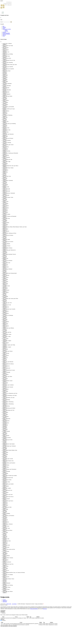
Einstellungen (3, 610)
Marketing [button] (2, 619)
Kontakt (4, 599)
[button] (7, 29)
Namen (6, 30)
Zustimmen (4, 620)
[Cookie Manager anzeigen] (0, 604)
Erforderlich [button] (2, 611)
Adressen (6, 31)
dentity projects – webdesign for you (49, 603)
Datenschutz (5, 600)
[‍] (11, 21)
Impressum (5, 601)
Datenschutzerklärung (34, 608)
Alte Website (14, 603)
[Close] (0, 17)
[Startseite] (6, 8)
